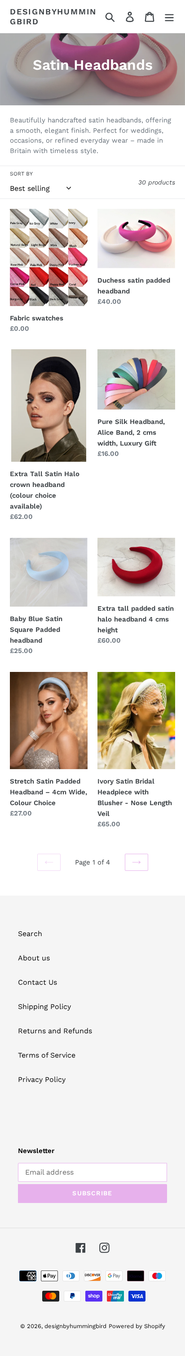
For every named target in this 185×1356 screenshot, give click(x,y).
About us (34, 958)
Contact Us (37, 982)
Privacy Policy (42, 1079)
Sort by (21, 174)
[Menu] (169, 16)
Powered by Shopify (137, 1326)
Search (30, 933)
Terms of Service (46, 1055)
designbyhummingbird (53, 16)
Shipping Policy (44, 1006)
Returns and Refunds (55, 1031)
